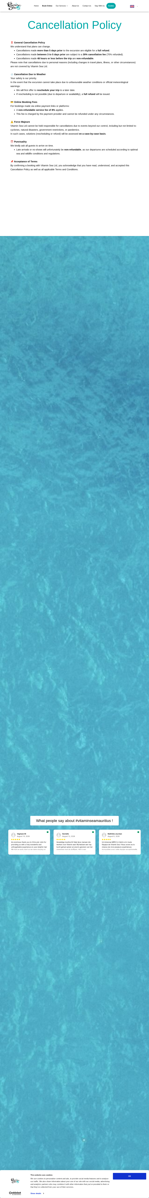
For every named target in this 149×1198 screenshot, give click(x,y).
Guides (111, 6)
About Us (75, 6)
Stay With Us (100, 6)
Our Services (61, 6)
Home (36, 6)
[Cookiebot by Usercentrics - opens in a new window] (15, 1193)
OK (129, 1176)
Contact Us (87, 6)
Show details (35, 1193)
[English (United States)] (133, 6)
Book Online (47, 6)
